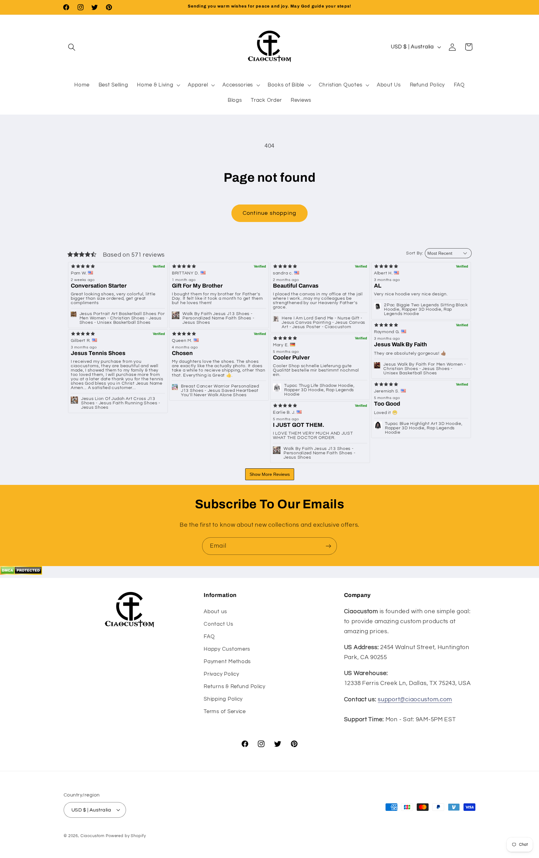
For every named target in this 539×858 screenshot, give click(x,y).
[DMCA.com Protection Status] (21, 573)
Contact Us (218, 624)
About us (215, 611)
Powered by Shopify (126, 835)
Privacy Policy (221, 674)
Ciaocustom (92, 835)
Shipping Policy (223, 699)
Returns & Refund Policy (234, 686)
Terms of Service (225, 711)
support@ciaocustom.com (415, 699)
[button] (72, 47)
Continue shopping (269, 213)
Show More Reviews (270, 474)
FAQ (209, 636)
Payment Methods (227, 661)
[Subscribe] (328, 546)
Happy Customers (227, 649)
